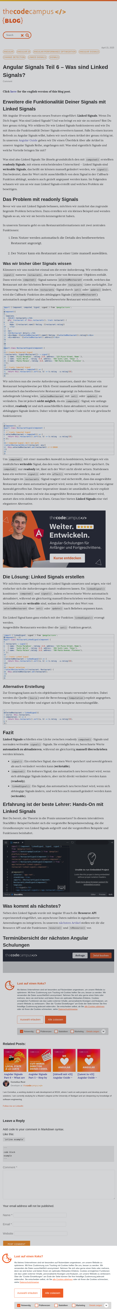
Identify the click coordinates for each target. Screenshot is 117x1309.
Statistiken (63, 1305)
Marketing (80, 1305)
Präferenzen (44, 1305)
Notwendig (26, 1305)
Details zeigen (95, 1305)
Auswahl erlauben (27, 1293)
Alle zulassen (52, 1293)
